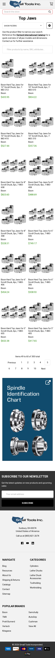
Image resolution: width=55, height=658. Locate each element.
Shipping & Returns (11, 580)
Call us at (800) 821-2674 (27, 536)
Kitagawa (6, 631)
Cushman (33, 621)
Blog (4, 566)
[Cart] (52, 4)
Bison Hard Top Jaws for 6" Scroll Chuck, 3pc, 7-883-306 (40, 282)
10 (35, 368)
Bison (4, 612)
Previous (11, 362)
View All (32, 626)
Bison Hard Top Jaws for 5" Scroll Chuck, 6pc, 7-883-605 (13, 331)
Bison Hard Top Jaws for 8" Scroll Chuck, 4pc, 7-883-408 (40, 184)
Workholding (35, 587)
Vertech (6, 626)
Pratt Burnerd (8, 621)
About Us (6, 575)
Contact (6, 589)
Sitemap (6, 594)
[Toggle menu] (4, 4)
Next (43, 368)
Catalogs (6, 584)
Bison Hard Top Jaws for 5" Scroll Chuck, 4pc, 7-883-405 (40, 331)
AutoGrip (33, 617)
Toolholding (35, 583)
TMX (4, 617)
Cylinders (34, 566)
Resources (7, 570)
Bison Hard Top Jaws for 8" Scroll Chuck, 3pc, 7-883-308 (13, 233)
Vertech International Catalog (30, 35)
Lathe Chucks (36, 570)
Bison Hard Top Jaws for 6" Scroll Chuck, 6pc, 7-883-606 (40, 233)
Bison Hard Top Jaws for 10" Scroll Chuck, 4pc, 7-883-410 (12, 136)
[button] (49, 25)
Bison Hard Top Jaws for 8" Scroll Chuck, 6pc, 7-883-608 (13, 184)
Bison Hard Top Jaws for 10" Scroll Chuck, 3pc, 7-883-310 (39, 136)
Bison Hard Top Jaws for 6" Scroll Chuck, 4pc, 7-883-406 (13, 282)
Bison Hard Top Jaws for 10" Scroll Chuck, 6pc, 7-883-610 (39, 87)
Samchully (33, 612)
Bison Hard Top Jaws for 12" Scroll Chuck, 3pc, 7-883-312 (12, 87)
